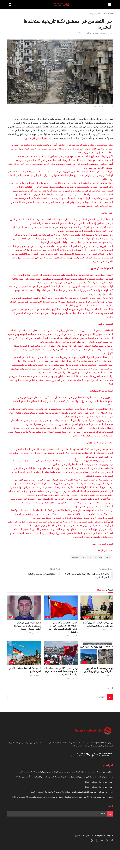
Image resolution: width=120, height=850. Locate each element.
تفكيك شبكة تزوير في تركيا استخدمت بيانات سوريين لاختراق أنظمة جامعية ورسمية (26, 625)
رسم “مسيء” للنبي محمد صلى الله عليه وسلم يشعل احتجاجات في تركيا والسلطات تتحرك (61, 671)
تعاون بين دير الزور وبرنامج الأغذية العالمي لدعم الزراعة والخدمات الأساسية (80, 791)
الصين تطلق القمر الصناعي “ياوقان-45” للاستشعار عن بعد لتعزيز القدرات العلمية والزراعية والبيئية (63, 627)
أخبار (104, 13)
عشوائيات (74, 557)
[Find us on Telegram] (92, 840)
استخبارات (98, 557)
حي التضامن (86, 557)
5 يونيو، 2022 (106, 33)
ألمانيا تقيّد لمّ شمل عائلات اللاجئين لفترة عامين (25, 670)
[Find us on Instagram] (97, 840)
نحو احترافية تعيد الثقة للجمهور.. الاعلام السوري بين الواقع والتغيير (99, 670)
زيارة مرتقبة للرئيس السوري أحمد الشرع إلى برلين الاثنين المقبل (98, 624)
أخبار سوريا (86, 617)
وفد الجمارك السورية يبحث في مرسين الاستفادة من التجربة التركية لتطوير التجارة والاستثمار (73, 776)
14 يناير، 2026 (108, 630)
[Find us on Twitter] (107, 840)
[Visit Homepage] (60, 4)
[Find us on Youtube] (102, 840)
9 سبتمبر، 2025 (71, 636)
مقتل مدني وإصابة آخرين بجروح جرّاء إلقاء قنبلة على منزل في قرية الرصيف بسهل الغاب (74, 771)
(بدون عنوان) (107, 781)
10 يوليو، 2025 (108, 675)
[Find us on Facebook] (112, 840)
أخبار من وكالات (94, 13)
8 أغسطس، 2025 (33, 633)
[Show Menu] (109, 4)
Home (110, 13)
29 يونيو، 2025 (34, 675)
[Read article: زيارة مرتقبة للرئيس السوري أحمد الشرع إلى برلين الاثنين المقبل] (97, 607)
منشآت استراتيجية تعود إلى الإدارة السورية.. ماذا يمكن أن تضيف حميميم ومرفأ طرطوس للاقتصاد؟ (71, 796)
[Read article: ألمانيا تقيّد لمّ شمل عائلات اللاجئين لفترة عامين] (24, 653)
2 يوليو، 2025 (71, 678)
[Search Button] (10, 4)
